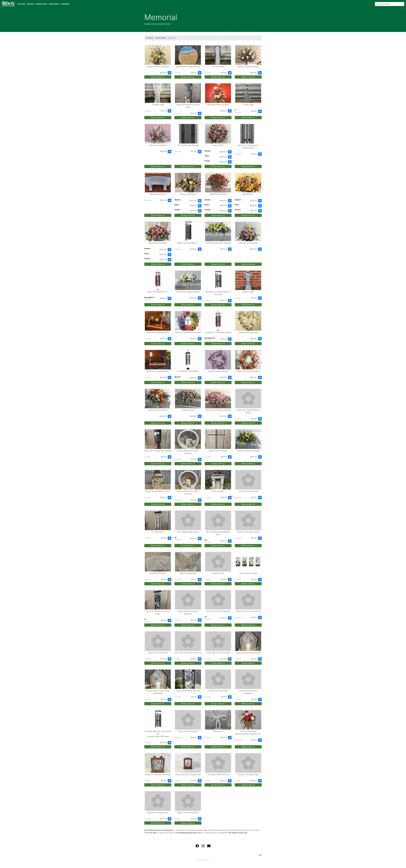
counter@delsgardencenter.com (188, 833)
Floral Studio (54, 4)
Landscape (64, 4)
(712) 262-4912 (150, 833)
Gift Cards (21, 4)
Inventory (30, 4)
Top (260, 855)
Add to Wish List (158, 77)
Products (149, 38)
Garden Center (41, 4)
